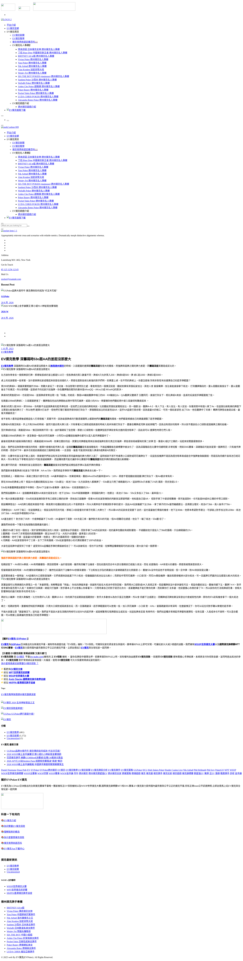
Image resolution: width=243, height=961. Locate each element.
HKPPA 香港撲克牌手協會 (22, 682)
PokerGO (219, 770)
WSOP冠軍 (42, 773)
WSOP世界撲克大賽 (204, 644)
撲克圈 (149, 773)
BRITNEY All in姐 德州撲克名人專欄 (36, 56)
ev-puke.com (37, 657)
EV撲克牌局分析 (99, 770)
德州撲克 (83, 773)
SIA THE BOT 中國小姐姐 (19, 935)
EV (28, 770)
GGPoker (16, 644)
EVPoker (35, 770)
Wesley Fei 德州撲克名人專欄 (32, 73)
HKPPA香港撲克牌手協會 (19, 893)
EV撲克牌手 (114, 770)
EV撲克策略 (127, 770)
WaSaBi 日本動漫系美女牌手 (21, 928)
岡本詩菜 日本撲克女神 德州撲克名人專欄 (39, 49)
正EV (212, 773)
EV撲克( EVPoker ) (17, 639)
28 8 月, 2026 (7, 318)
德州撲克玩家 (114, 773)
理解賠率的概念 (12, 832)
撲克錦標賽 (187, 773)
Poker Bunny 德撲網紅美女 (20, 945)
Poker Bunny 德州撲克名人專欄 (33, 90)
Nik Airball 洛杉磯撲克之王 (20, 918)
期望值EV (199, 773)
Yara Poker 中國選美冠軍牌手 (21, 914)
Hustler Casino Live (174, 770)
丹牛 (76, 773)
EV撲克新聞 (18, 35)
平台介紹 (11, 25)
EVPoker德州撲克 (48, 770)
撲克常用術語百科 (13, 843)
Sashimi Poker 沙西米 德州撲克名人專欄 (37, 80)
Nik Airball (188, 770)
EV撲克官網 (13, 28)
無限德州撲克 (57, 366)
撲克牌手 (157, 773)
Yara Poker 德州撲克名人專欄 (32, 63)
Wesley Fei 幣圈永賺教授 (19, 931)
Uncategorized (13, 738)
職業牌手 (224, 773)
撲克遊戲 (177, 773)
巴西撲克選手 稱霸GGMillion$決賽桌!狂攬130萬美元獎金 (35, 757)
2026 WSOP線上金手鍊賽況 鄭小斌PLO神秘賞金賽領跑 (34, 754)
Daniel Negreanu (8, 770)
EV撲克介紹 (10, 820)
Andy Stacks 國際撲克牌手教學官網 (27, 679)
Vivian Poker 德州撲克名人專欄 (33, 59)
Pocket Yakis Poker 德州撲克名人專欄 (36, 93)
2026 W (4, 311)
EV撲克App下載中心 (14, 848)
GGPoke (5, 296)
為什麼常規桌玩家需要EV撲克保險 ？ (20, 663)
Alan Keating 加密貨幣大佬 (31, 69)
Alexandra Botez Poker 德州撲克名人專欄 (37, 100)
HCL (145, 770)
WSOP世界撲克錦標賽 (12, 773)
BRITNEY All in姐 (15, 908)
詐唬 (232, 773)
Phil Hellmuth (200, 770)
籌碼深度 (31, 694)
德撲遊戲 (135, 773)
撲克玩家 (167, 773)
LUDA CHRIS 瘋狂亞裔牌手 (20, 951)
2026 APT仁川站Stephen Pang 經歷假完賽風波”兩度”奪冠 (34, 761)
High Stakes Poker (156, 770)
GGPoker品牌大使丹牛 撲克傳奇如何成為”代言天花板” (34, 751)
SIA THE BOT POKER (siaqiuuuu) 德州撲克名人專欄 (43, 76)
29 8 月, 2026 (7, 302)
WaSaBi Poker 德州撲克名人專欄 (34, 83)
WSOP (233, 770)
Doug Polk (22, 770)
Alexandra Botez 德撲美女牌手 (21, 948)
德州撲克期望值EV (97, 773)
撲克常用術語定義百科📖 (25, 42)
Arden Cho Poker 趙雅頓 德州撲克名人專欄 (39, 86)
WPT (226, 770)
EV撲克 (5, 644)
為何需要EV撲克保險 (14, 826)
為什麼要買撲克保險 (14, 837)
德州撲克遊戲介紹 (27, 107)
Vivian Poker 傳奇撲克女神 (19, 911)
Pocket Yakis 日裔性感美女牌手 (22, 941)
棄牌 (206, 773)
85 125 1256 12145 (10, 269)
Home (9, 333)
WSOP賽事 (54, 773)
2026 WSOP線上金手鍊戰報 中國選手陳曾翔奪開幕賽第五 (35, 764)
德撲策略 (126, 773)
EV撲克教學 (18, 38)
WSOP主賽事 (30, 773)
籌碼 (217, 773)
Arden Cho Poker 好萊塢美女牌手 (23, 938)
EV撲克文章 (16, 669)
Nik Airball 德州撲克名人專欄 (32, 66)
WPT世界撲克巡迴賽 (19, 672)
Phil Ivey (211, 770)
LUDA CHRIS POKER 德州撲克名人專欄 (38, 96)
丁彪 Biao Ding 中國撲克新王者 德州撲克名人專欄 (42, 52)
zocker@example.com (11, 279)
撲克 (143, 773)
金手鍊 (238, 773)
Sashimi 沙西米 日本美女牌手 (21, 924)
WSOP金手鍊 (66, 773)
